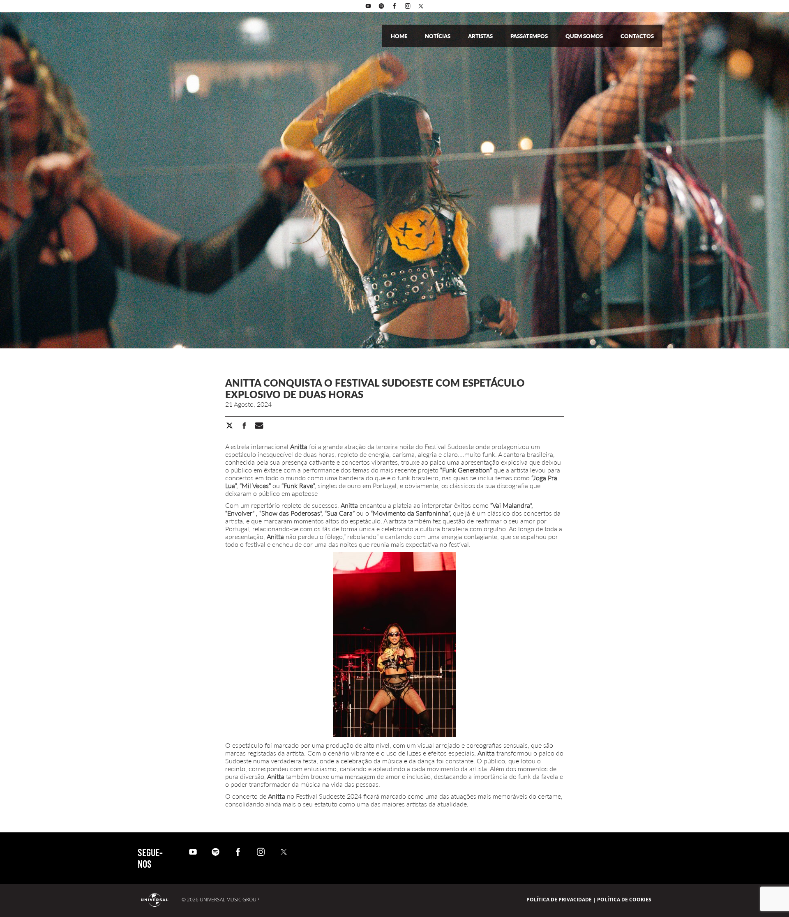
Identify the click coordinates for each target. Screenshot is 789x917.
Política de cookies (624, 899)
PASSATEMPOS (529, 36)
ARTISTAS (481, 36)
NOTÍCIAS (438, 36)
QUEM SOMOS (584, 36)
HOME (399, 36)
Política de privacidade (559, 899)
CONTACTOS (637, 36)
